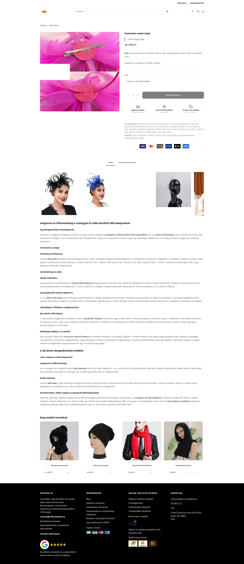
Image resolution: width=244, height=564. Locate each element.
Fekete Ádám (139, 39)
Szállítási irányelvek (95, 503)
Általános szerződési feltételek (100, 518)
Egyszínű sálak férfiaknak (142, 465)
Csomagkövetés (197, 3)
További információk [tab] (127, 163)
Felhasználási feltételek (139, 507)
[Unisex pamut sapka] (100, 440)
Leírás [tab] (110, 163)
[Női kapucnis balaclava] (59, 440)
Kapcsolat (182, 3)
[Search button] (167, 11)
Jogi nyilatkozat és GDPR (97, 522)
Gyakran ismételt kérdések (140, 499)
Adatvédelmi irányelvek (97, 507)
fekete (158, 135)
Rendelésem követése (50, 521)
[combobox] (120, 11)
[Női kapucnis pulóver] (183, 440)
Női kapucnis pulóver (183, 465)
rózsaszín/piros (186, 135)
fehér (151, 135)
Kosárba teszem (173, 95)
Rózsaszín (172, 135)
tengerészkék (132, 138)
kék (164, 135)
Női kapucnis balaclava (59, 465)
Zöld (142, 138)
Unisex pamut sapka (100, 465)
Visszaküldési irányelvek (139, 511)
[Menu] (203, 11)
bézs (135, 135)
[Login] (192, 11)
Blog (88, 499)
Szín (126, 75)
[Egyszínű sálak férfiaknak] (142, 440)
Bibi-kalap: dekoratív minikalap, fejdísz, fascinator (164, 124)
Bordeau (142, 135)
